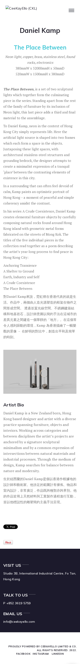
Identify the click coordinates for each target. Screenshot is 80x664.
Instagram (41, 653)
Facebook (23, 653)
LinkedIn (58, 653)
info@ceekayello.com (19, 622)
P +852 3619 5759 (17, 603)
